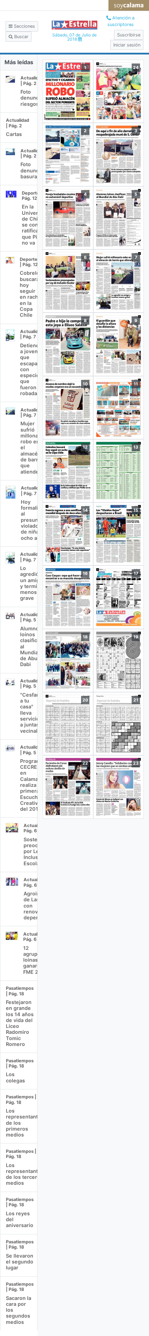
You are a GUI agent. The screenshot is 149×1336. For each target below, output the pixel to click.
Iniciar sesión (126, 45)
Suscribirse (128, 34)
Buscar (20, 36)
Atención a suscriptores (121, 21)
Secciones (23, 26)
